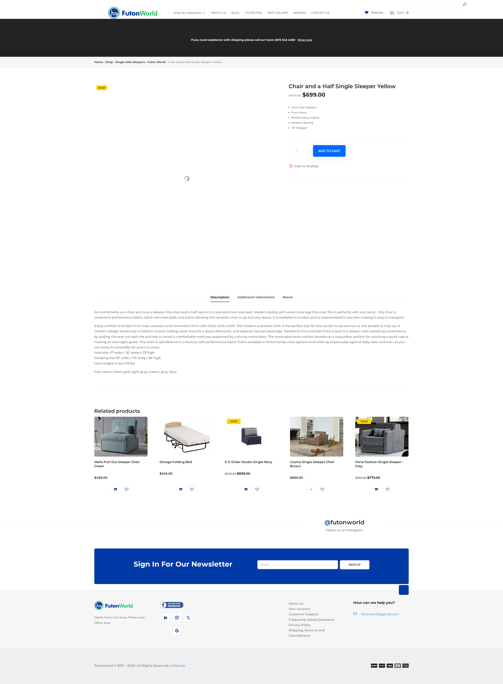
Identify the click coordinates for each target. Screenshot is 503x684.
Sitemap (178, 666)
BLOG (235, 13)
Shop (109, 62)
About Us (296, 603)
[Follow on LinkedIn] (165, 617)
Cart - (402, 13)
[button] (304, 166)
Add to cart (329, 151)
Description (219, 297)
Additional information (256, 297)
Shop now (305, 40)
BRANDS (299, 13)
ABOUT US (218, 13)
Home (98, 62)
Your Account (299, 609)
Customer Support (304, 614)
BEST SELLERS (278, 13)
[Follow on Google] (177, 630)
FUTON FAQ (253, 13)
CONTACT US (320, 13)
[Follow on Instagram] (177, 617)
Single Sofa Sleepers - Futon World (140, 62)
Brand (288, 297)
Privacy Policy (300, 625)
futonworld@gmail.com (380, 614)
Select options (311, 489)
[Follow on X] (188, 617)
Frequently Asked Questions (311, 620)
